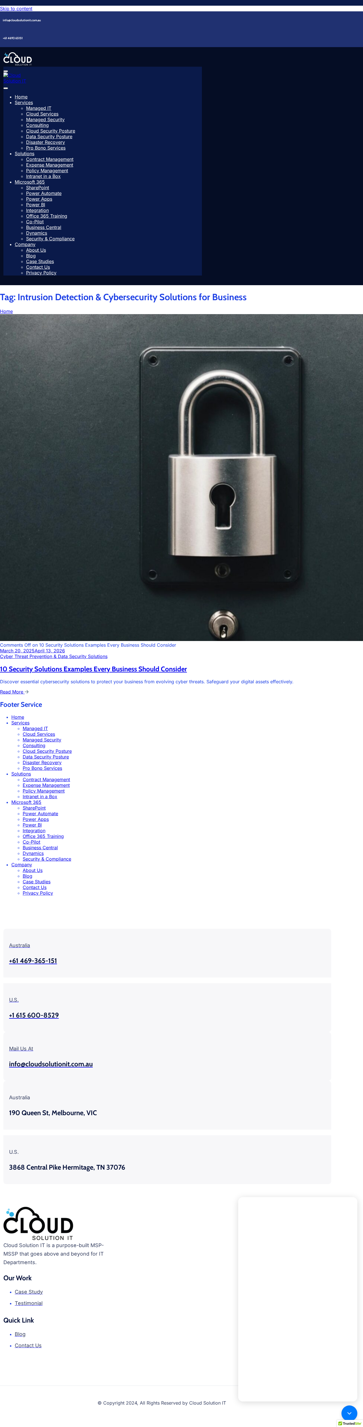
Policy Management (47, 170)
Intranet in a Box (43, 176)
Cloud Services (42, 114)
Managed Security (45, 119)
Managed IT (38, 108)
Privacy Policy (41, 273)
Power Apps (39, 199)
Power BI (35, 204)
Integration (37, 210)
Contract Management (49, 159)
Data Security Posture (49, 136)
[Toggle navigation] (5, 71)
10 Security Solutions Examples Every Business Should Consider (93, 669)
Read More (12, 692)
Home (21, 97)
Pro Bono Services (46, 148)
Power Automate (44, 193)
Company (25, 244)
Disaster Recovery (45, 142)
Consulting (37, 125)
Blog (31, 256)
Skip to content (16, 8)
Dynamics (36, 233)
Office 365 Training (46, 216)
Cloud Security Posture (50, 131)
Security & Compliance (50, 238)
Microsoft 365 (30, 182)
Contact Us (38, 267)
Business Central (43, 227)
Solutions (24, 153)
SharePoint (37, 187)
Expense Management (49, 165)
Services (24, 102)
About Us (36, 250)
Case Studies (40, 261)
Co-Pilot (35, 221)
